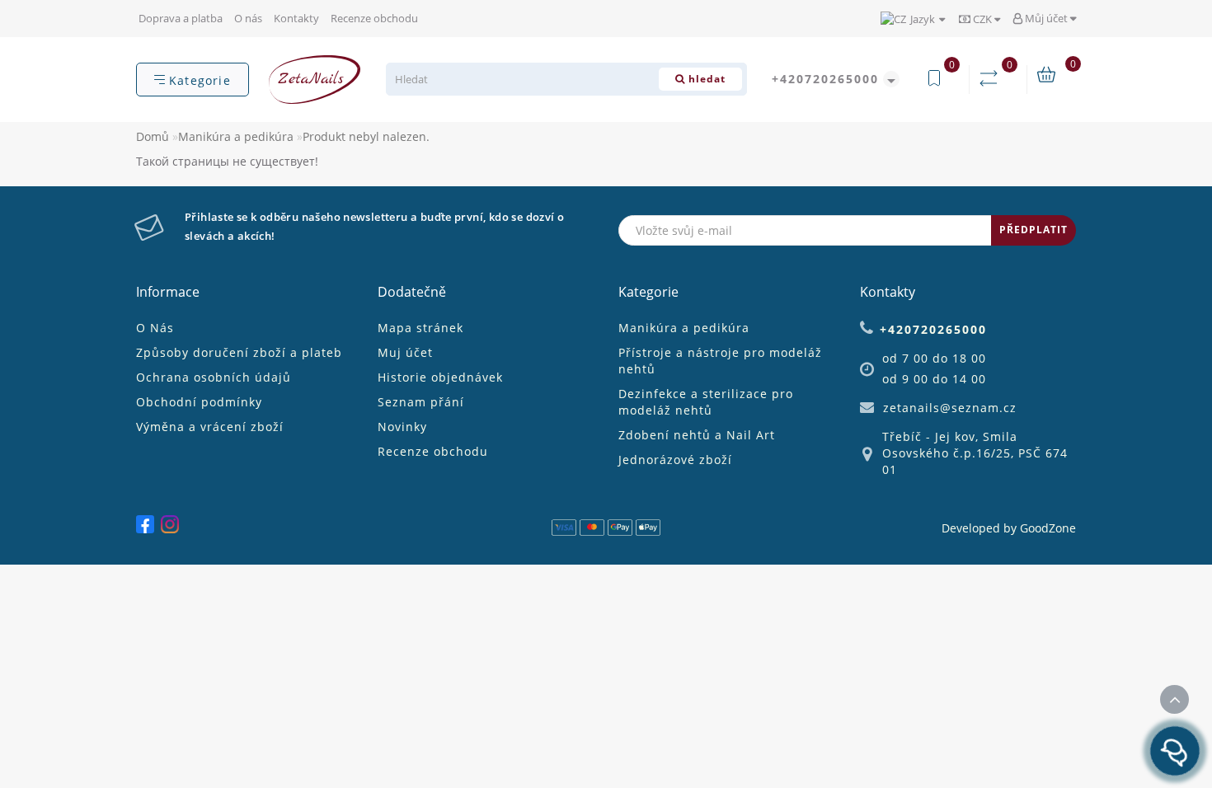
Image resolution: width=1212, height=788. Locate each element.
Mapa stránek (420, 327)
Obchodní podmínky (199, 402)
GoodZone (1048, 528)
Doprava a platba (181, 18)
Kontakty (296, 18)
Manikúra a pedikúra (236, 136)
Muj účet (405, 352)
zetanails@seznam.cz (950, 407)
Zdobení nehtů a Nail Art (696, 435)
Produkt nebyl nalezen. (366, 136)
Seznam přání (421, 402)
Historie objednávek (440, 377)
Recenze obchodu (374, 18)
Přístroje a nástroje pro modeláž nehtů (720, 361)
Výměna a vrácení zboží (210, 426)
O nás (248, 18)
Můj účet (1046, 18)
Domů (152, 136)
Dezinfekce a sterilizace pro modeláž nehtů (705, 402)
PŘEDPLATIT (1033, 230)
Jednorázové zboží (675, 459)
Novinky (402, 426)
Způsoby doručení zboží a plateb (239, 352)
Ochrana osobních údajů (213, 377)
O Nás (155, 327)
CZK (982, 19)
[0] (991, 78)
